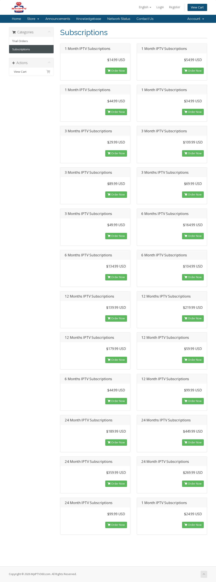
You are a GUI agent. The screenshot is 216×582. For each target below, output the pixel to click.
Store (32, 19)
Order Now (118, 70)
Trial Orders (20, 41)
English (144, 7)
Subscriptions (21, 49)
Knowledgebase (88, 19)
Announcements (57, 19)
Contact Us (144, 19)
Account (194, 19)
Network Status (118, 19)
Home (16, 19)
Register (174, 7)
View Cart (197, 7)
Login (160, 7)
